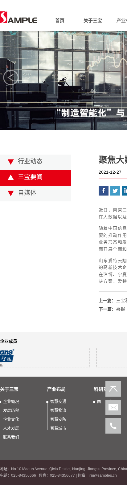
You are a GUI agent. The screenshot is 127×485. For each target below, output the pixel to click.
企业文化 (94, 54)
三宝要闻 (30, 177)
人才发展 (94, 62)
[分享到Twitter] (115, 191)
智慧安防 (58, 419)
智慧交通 (58, 401)
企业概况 (94, 38)
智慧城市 (58, 428)
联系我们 (94, 70)
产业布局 (56, 389)
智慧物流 (58, 410)
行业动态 (30, 161)
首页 (59, 20)
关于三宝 (93, 20)
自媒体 (27, 192)
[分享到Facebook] (104, 191)
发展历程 (94, 46)
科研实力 (103, 389)
